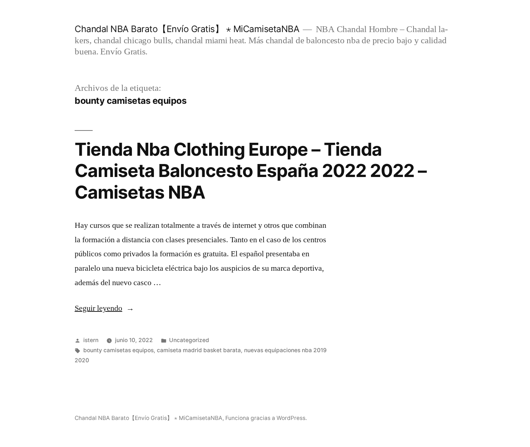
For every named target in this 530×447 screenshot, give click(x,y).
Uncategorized (189, 340)
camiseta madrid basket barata (199, 350)
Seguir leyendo (104, 308)
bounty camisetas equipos (118, 350)
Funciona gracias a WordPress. (266, 418)
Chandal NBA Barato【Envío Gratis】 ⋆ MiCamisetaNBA (187, 28)
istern (90, 340)
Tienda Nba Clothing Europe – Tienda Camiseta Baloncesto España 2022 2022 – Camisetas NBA (251, 170)
